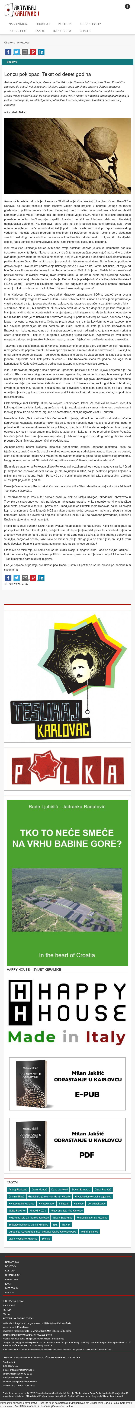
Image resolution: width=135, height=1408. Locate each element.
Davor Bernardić (81, 1189)
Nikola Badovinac (62, 1217)
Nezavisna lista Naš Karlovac (66, 1210)
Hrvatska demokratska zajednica (93, 1196)
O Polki (86, 31)
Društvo (43, 24)
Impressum (62, 31)
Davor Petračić (103, 1189)
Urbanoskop (90, 24)
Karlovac (78, 1203)
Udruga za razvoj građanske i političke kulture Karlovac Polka (42, 1231)
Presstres (17, 31)
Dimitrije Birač (16, 1196)
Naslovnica (18, 24)
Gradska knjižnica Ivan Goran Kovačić (49, 1196)
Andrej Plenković (18, 1189)
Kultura (65, 24)
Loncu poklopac (96, 1203)
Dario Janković (59, 1189)
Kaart (39, 31)
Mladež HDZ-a (38, 1210)
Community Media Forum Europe (48, 1338)
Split (55, 1224)
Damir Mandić (39, 1189)
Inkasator (64, 1203)
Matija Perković (17, 1210)
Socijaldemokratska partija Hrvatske (28, 1224)
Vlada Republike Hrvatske (23, 1238)
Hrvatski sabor (47, 1203)
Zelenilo (46, 1238)
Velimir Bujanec (89, 1231)
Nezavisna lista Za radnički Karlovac (29, 1217)
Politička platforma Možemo (92, 1217)
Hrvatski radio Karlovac (21, 1203)
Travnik (66, 1224)
